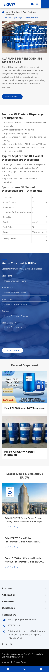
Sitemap (5, 662)
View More (12, 526)
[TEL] (24, 669)
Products (16, 12)
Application (8, 594)
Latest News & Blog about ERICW (24, 475)
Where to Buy (12, 96)
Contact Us (9, 614)
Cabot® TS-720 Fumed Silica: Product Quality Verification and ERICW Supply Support (24, 520)
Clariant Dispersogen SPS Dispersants (21, 17)
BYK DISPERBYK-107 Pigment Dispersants (19, 453)
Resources (8, 601)
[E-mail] (8, 669)
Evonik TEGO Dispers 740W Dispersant (24, 408)
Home (7, 12)
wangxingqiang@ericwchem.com (22, 619)
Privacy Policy (20, 662)
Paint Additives (29, 12)
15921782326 (14, 625)
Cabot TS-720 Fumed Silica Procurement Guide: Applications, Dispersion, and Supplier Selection (22, 540)
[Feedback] (41, 669)
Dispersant (9, 14)
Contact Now (12, 350)
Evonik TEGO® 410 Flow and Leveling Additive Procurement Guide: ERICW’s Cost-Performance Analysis (24, 560)
